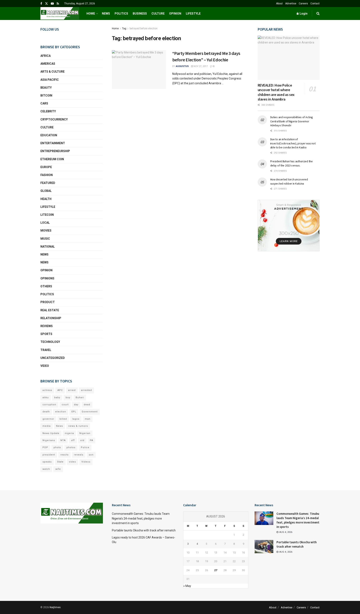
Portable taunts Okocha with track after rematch (144, 530)
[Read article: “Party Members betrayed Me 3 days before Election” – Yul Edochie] (139, 69)
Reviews (46, 326)
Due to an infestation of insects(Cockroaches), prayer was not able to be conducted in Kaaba (293, 143)
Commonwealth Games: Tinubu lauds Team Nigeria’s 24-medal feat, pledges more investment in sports (141, 518)
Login (303, 13)
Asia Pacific (49, 79)
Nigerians (48, 440)
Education (48, 135)
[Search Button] (318, 13)
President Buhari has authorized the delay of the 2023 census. (291, 163)
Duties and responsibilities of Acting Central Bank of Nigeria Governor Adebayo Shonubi (291, 121)
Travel (45, 350)
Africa (45, 55)
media (46, 426)
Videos (85, 461)
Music (45, 238)
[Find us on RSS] (58, 3)
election (60, 411)
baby (57, 397)
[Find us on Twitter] (46, 3)
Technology (50, 342)
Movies (45, 230)
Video (44, 365)
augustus (182, 66)
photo (57, 447)
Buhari (80, 397)
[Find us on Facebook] (41, 3)
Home (90, 13)
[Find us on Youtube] (52, 3)
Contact (315, 3)
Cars (44, 103)
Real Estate (49, 310)
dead (87, 404)
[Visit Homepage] (59, 13)
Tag (124, 28)
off (73, 440)
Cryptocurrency (54, 119)
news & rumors (78, 426)
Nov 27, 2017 (200, 66)
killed (63, 419)
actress (47, 390)
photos (70, 447)
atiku (45, 397)
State (60, 461)
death (46, 411)
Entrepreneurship (55, 151)
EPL (73, 411)
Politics (121, 13)
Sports (46, 334)
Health (45, 199)
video (72, 461)
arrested (86, 390)
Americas (47, 63)
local (45, 222)
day (76, 404)
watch (46, 469)
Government (90, 411)
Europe (46, 167)
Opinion (175, 13)
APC (60, 390)
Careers (303, 3)
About (279, 3)
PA (91, 440)
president (48, 454)
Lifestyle (193, 13)
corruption (49, 404)
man (87, 419)
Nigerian (84, 433)
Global (46, 190)
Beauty (46, 87)
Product (47, 302)
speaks (47, 461)
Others (46, 286)
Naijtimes (55, 607)
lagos (75, 419)
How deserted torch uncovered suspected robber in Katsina (289, 181)
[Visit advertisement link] (289, 225)
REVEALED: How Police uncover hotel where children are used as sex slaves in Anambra (276, 92)
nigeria (69, 433)
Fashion (46, 175)
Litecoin (47, 214)
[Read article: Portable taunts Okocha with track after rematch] (264, 546)
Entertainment (52, 143)
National (47, 246)
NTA (63, 440)
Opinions (47, 278)
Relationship (50, 318)
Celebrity (48, 111)
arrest (72, 390)
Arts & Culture (52, 71)
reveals (78, 454)
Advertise (290, 3)
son (91, 454)
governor (48, 419)
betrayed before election (144, 28)
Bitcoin (46, 95)
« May (187, 586)
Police (85, 447)
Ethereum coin (52, 159)
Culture (158, 13)
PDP (45, 447)
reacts (64, 454)
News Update (50, 433)
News (106, 13)
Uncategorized (52, 358)
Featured (47, 183)
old (82, 440)
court (65, 404)
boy (68, 397)
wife (58, 469)
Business (140, 13)
